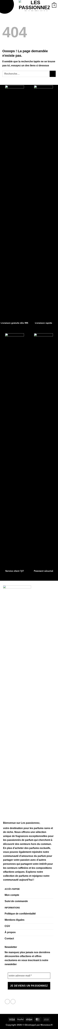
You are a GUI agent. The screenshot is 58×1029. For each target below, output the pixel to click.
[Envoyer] (53, 74)
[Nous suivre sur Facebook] (7, 1001)
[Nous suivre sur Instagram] (13, 1001)
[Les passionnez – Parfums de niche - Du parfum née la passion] (34, 5)
